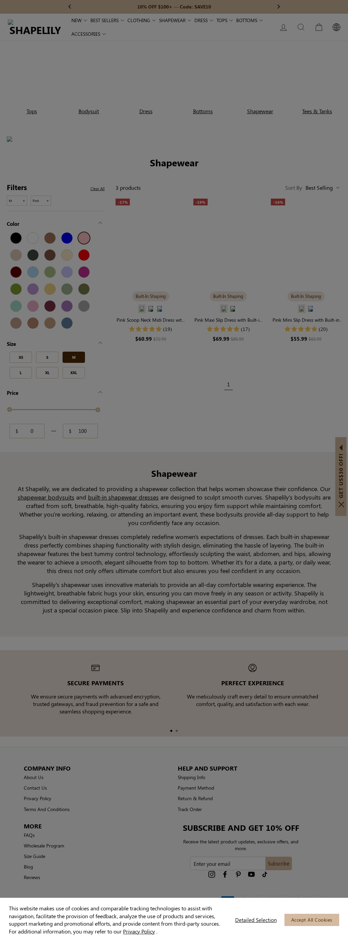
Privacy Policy (139, 931)
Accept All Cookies (311, 919)
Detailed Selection (256, 919)
